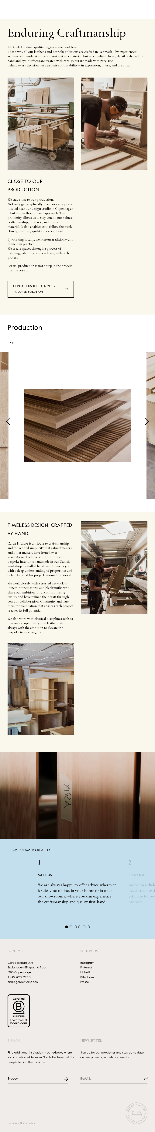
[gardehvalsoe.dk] (136, 1114)
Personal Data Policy (21, 1123)
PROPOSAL (138, 875)
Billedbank (87, 977)
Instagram (87, 962)
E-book (13, 1078)
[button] (146, 421)
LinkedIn (85, 972)
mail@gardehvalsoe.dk (23, 982)
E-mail (83, 1076)
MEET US (45, 875)
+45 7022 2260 (20, 977)
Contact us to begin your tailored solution (34, 289)
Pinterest (86, 967)
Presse (84, 982)
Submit (142, 1078)
